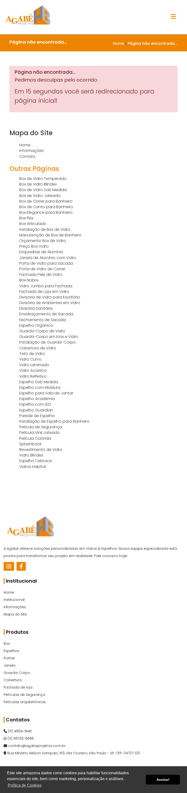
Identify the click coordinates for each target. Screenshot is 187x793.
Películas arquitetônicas (25, 702)
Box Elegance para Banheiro (46, 212)
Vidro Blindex (31, 455)
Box (7, 643)
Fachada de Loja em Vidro (44, 291)
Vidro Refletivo (33, 376)
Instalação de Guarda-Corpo (47, 342)
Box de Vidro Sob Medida (43, 190)
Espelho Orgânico (36, 325)
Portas (9, 658)
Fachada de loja (18, 687)
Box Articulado (32, 223)
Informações (31, 150)
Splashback (30, 444)
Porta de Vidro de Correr (42, 269)
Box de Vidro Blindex (38, 184)
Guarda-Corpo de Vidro (42, 331)
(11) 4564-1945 (19, 731)
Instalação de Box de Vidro (44, 229)
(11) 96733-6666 (20, 738)
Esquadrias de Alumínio (41, 252)
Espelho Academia (37, 398)
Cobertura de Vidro (37, 348)
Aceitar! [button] (163, 780)
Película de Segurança (40, 427)
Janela (9, 665)
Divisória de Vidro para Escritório (49, 297)
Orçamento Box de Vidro (42, 240)
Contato (27, 156)
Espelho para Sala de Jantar (46, 393)
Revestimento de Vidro (40, 449)
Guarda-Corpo (17, 672)
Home (24, 145)
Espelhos (11, 650)
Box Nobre (28, 280)
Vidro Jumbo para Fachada (45, 286)
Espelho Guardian (36, 410)
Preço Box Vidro (34, 246)
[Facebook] (21, 566)
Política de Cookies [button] (24, 785)
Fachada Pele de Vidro (40, 274)
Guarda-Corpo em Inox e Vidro (48, 336)
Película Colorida (35, 438)
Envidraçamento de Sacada (46, 314)
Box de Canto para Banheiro (46, 207)
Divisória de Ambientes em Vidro (49, 303)
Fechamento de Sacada (42, 320)
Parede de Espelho (37, 416)
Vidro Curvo (30, 359)
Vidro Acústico (33, 370)
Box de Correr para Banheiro (46, 201)
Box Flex (26, 218)
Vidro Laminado (34, 365)
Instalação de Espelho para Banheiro (54, 421)
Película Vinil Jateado (39, 432)
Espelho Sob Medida (38, 382)
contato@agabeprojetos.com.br (36, 745)
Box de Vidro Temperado (42, 178)
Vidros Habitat (32, 466)
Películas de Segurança (24, 694)
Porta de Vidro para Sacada (46, 263)
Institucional (14, 599)
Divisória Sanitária (36, 308)
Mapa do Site (15, 614)
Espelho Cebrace (35, 461)
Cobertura (13, 680)
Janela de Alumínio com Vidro (47, 258)
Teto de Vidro (32, 353)
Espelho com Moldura (39, 387)
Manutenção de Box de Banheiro (50, 235)
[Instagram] (9, 566)
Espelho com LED (35, 404)
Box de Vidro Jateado (40, 195)
